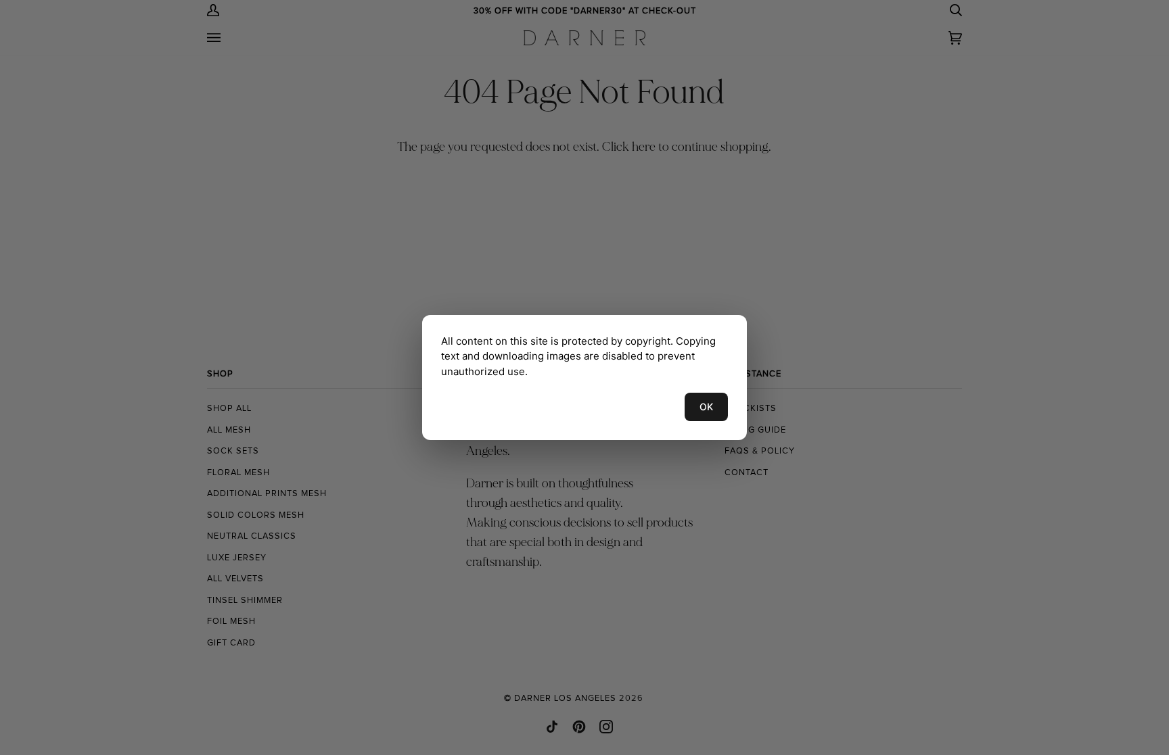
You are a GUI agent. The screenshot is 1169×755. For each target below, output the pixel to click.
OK (706, 406)
